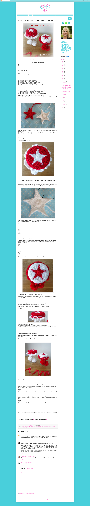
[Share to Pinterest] (39, 425)
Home (19, 14)
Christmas (22, 426)
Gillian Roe (23, 456)
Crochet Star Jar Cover (46, 426)
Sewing (22, 14)
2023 (63, 65)
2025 (63, 62)
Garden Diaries (58, 14)
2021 (63, 68)
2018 (63, 72)
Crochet (26, 14)
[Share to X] (37, 425)
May (63, 100)
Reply (22, 438)
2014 (63, 78)
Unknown (22, 434)
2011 (63, 109)
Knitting (30, 14)
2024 (63, 64)
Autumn (63, 89)
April (63, 101)
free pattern (37, 427)
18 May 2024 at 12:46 (29, 468)
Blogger (47, 499)
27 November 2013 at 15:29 (28, 462)
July (63, 97)
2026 (63, 61)
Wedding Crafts (65, 14)
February (64, 104)
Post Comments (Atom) (27, 490)
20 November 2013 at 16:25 (29, 456)
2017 (63, 74)
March (64, 103)
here (28, 137)
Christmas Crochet (27, 426)
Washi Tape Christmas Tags (67, 83)
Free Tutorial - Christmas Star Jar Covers (66, 88)
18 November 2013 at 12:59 (29, 434)
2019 (63, 71)
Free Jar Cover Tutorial (31, 427)
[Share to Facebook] (38, 425)
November (64, 82)
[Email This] (35, 425)
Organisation (44, 14)
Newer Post (20, 489)
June (63, 98)
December (64, 81)
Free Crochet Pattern (25, 427)
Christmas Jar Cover (34, 426)
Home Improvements (36, 14)
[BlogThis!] (36, 425)
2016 (63, 75)
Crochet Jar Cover (40, 426)
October (64, 93)
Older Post (55, 489)
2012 (63, 107)
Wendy (22, 462)
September (65, 94)
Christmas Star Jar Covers (66, 91)
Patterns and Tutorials (51, 14)
